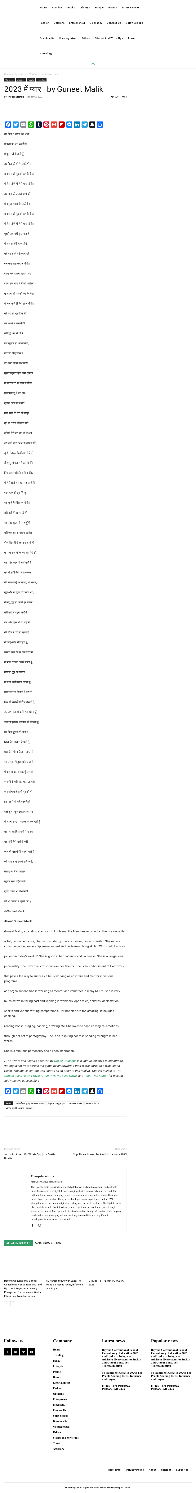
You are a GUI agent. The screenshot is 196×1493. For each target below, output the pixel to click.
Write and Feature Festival (19, 1107)
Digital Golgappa (56, 1103)
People (31, 79)
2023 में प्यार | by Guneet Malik (29, 1103)
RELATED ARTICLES (18, 1243)
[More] (43, 105)
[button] (93, 64)
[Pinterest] (25, 105)
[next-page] (12, 1303)
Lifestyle (20, 79)
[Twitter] (17, 105)
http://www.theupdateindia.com (47, 1181)
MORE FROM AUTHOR (48, 1243)
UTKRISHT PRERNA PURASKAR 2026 (116, 1388)
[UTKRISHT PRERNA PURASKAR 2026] (108, 1264)
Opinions (19, 74)
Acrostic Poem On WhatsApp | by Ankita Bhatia (30, 1156)
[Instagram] (41, 1225)
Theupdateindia (16, 96)
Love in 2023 (92, 1103)
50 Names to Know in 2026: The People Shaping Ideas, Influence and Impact (64, 1284)
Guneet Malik (75, 1103)
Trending (41, 79)
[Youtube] (31, 1351)
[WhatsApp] (34, 105)
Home (7, 74)
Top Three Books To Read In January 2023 (100, 1154)
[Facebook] (8, 105)
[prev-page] (6, 1303)
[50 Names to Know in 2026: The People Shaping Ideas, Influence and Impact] (65, 1264)
